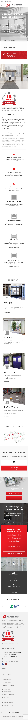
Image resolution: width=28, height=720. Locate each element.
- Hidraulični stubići (6, 682)
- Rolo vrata (5, 677)
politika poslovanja (7, 716)
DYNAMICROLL (11, 372)
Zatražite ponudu (9, 40)
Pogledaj (7, 312)
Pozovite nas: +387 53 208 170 (11, 56)
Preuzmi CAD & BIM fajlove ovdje (14, 469)
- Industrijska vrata (6, 674)
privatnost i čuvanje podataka (18, 716)
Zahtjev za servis (9, 47)
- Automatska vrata (6, 672)
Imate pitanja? (12, 53)
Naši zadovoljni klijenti (14, 599)
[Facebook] (3, 664)
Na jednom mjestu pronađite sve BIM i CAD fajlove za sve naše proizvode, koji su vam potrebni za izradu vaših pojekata (14, 456)
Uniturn (8, 302)
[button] (14, 564)
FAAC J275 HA (11, 407)
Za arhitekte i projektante (14, 452)
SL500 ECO (9, 337)
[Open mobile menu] (1, 5)
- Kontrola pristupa (6, 679)
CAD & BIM (14, 467)
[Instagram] (6, 664)
